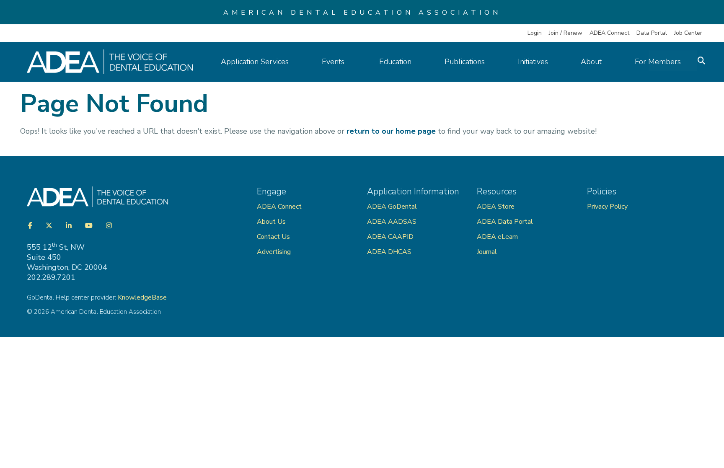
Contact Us (273, 236)
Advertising (274, 251)
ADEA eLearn (497, 236)
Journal (487, 251)
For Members (658, 62)
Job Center (688, 33)
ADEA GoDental (392, 206)
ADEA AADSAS (391, 221)
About (591, 62)
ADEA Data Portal (505, 221)
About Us (271, 221)
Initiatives (533, 62)
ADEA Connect (609, 33)
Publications (465, 62)
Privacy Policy (607, 206)
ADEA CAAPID (390, 236)
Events (334, 62)
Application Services (255, 62)
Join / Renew (565, 33)
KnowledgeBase (142, 297)
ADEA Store (496, 206)
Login (534, 33)
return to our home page (391, 131)
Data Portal (651, 33)
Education (395, 62)
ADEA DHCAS (389, 251)
